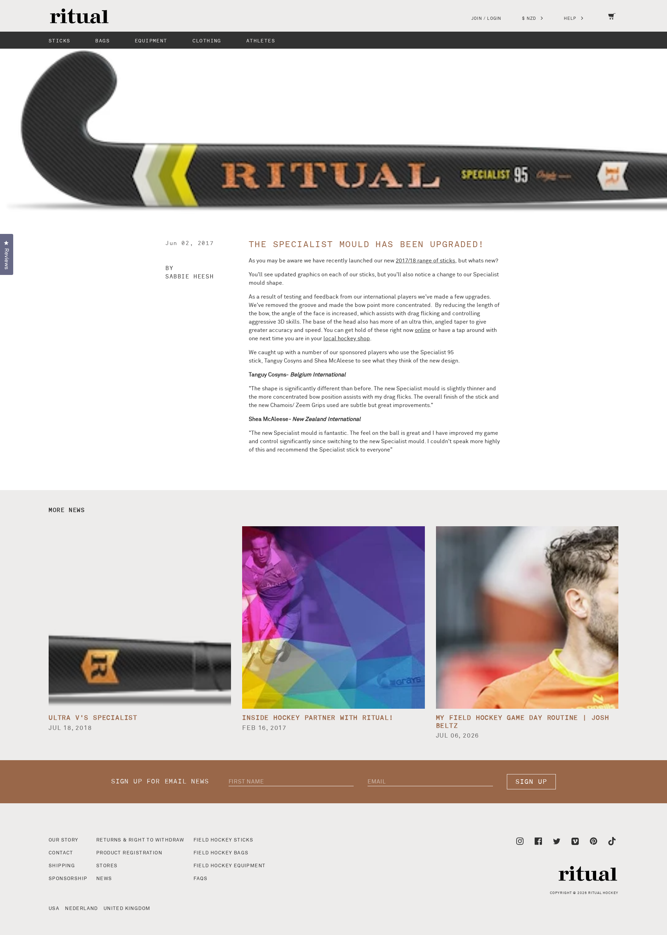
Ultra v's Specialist (93, 718)
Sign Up (531, 782)
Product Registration (129, 853)
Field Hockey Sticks (223, 840)
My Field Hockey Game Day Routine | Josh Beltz (522, 722)
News (104, 878)
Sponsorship (68, 878)
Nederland (81, 908)
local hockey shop (346, 338)
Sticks (59, 41)
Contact (61, 853)
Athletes (260, 41)
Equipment (151, 41)
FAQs (200, 878)
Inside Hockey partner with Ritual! (317, 718)
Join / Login (486, 19)
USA (54, 908)
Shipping (62, 865)
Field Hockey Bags (221, 853)
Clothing (206, 41)
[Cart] (612, 21)
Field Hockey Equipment (229, 865)
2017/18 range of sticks (425, 260)
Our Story (64, 840)
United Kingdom (127, 908)
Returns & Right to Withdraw (140, 840)
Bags (102, 41)
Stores (106, 865)
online (422, 330)
